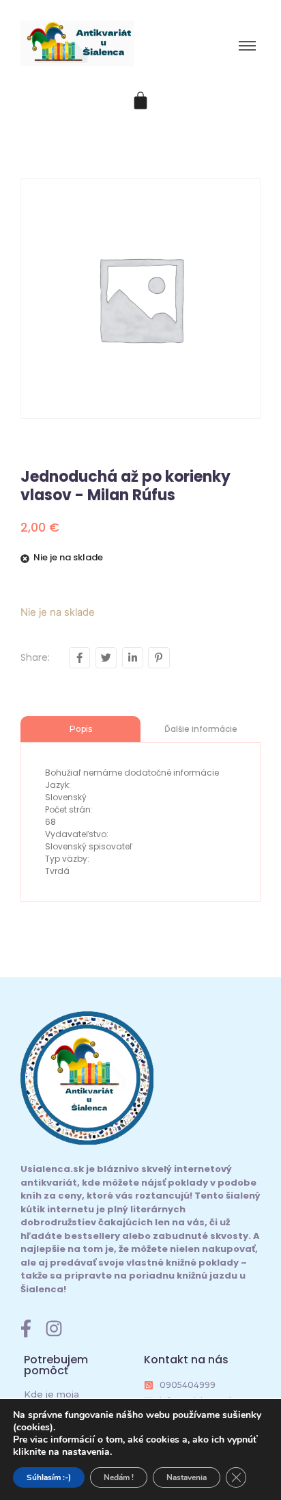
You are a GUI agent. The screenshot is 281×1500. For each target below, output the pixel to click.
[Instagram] (54, 1328)
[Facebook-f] (26, 1328)
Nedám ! (119, 1477)
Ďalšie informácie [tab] (200, 729)
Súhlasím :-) (49, 1477)
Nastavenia (186, 1477)
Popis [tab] (81, 729)
